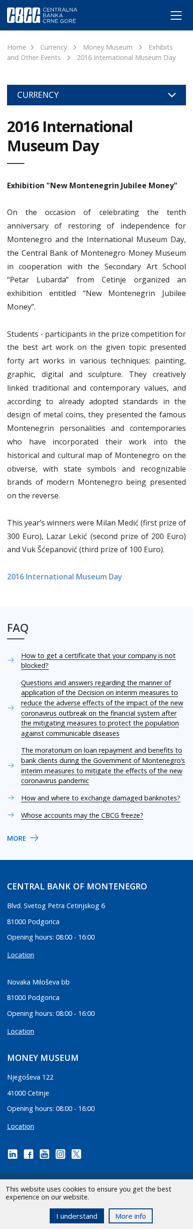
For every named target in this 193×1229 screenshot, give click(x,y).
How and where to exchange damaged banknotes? (100, 797)
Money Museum (108, 47)
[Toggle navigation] (167, 17)
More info (130, 1216)
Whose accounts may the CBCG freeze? (82, 815)
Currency (53, 47)
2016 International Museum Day (126, 57)
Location (20, 954)
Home (16, 47)
